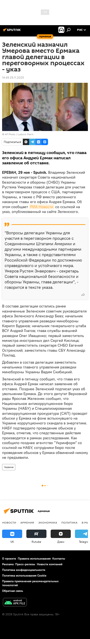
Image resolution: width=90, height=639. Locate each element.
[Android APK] (15, 602)
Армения (27, 522)
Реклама (8, 564)
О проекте (9, 558)
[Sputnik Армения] (12, 31)
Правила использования (34, 558)
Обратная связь (12, 591)
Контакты (58, 558)
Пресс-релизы (25, 564)
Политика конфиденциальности (23, 570)
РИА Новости (41, 206)
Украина (8, 467)
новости (9, 522)
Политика (69, 522)
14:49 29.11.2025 (13, 77)
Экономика (47, 522)
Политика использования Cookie (24, 575)
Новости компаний (49, 564)
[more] (83, 294)
